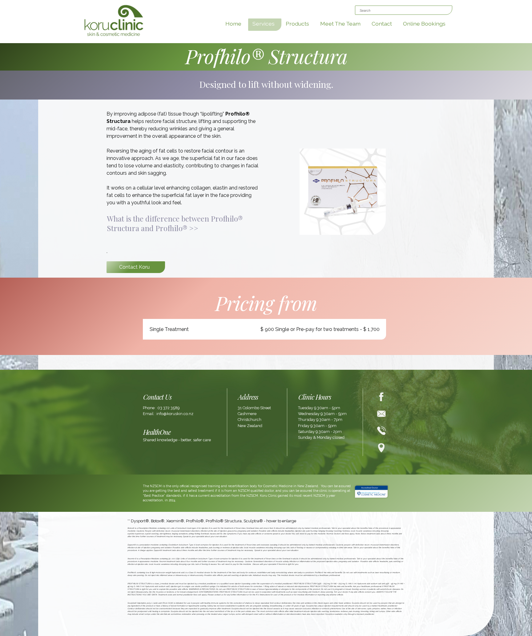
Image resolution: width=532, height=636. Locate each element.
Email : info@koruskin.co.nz (168, 413)
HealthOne (157, 431)
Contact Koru (134, 267)
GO (360, 11)
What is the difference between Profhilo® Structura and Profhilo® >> (175, 223)
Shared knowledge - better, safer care (177, 440)
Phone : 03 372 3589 (161, 408)
